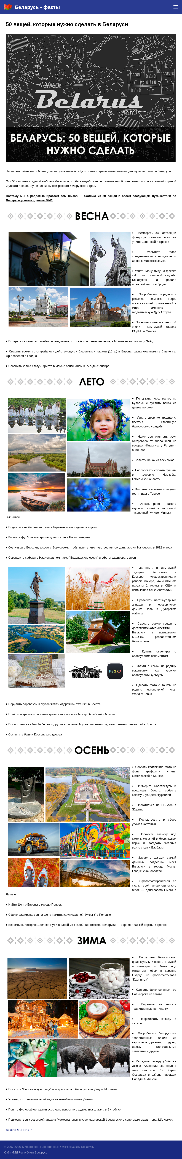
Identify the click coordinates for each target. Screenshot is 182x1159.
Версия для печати (19, 1129)
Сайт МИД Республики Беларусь (25, 1152)
